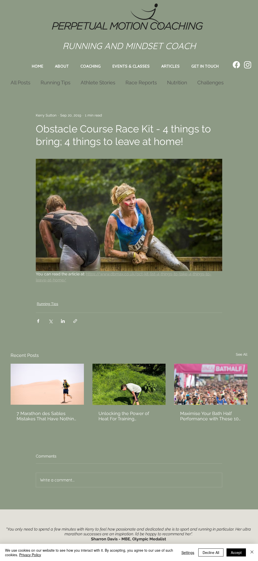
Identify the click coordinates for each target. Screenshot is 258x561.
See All (241, 354)
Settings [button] (187, 552)
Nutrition (177, 83)
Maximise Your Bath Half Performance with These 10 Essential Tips (209, 416)
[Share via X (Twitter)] (50, 321)
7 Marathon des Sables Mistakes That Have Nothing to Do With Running (47, 416)
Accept (236, 552)
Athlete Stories (98, 83)
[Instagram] (247, 64)
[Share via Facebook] (38, 321)
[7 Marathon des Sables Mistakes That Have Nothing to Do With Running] (47, 384)
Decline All (211, 552)
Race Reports (141, 83)
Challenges (210, 83)
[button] (131, 66)
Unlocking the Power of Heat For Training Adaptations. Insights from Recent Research (126, 416)
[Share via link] (75, 321)
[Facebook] (236, 64)
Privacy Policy (30, 554)
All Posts (20, 83)
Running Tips (56, 83)
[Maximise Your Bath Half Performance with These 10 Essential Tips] (210, 384)
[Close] (252, 552)
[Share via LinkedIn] (62, 321)
